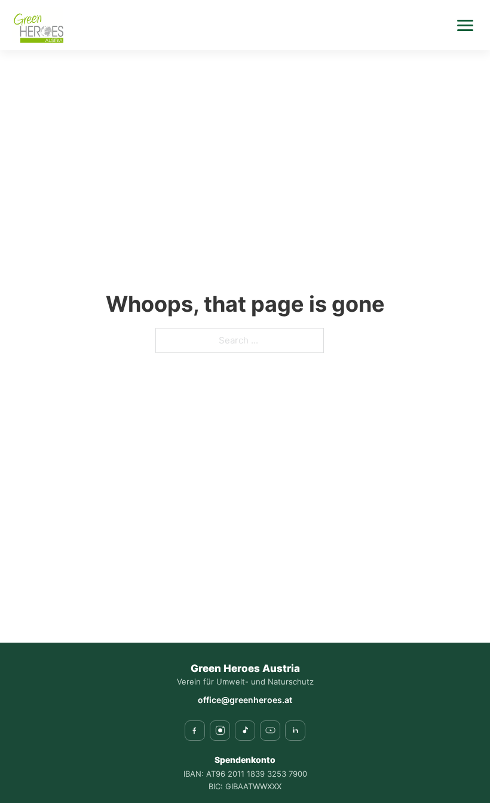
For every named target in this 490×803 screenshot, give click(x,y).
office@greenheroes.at (245, 700)
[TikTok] (245, 730)
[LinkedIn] (295, 730)
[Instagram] (220, 730)
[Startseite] (37, 25)
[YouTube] (270, 730)
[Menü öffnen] (465, 25)
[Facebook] (195, 730)
